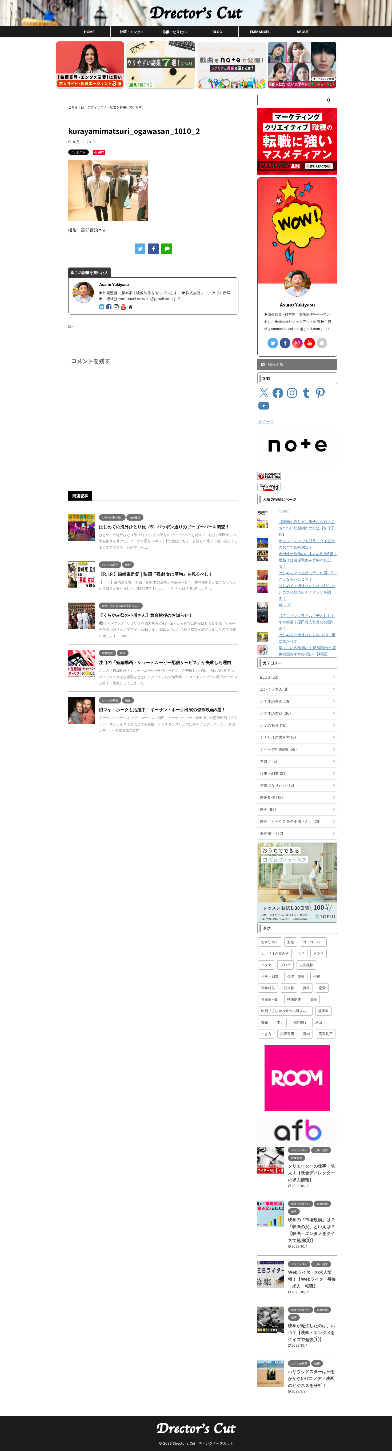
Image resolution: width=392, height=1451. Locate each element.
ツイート (265, 421)
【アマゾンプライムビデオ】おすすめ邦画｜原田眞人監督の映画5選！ (307, 622)
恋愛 (322, 988)
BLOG (217, 32)
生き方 (266, 1034)
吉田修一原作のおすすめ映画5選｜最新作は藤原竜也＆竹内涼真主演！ (308, 560)
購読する (275, 364)
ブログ (285, 965)
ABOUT (303, 32)
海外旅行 (299, 1022)
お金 (290, 942)
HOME (89, 32)
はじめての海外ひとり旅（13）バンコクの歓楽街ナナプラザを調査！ (307, 592)
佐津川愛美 (296, 976)
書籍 (264, 1022)
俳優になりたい (174, 32)
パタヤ (266, 965)
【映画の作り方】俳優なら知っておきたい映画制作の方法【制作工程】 (307, 528)
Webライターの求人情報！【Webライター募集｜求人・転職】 (312, 1279)
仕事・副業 (269, 976)
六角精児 (268, 988)
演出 (318, 1022)
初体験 (289, 988)
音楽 (306, 1034)
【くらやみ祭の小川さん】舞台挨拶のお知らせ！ (146, 615)
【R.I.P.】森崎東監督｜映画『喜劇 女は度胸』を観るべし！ (156, 574)
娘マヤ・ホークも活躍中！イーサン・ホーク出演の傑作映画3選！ (162, 709)
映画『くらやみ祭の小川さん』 (285, 1011)
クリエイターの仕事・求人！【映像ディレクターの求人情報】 (311, 1172)
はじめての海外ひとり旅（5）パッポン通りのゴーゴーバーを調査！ (164, 526)
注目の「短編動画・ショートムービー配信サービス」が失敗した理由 (165, 662)
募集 (306, 988)
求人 (280, 1022)
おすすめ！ (269, 942)
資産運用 (287, 1034)
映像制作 (294, 999)
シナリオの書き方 (275, 953)
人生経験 (306, 965)
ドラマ (318, 953)
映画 (313, 999)
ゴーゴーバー (313, 942)
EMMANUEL (260, 32)
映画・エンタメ (132, 32)
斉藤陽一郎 (269, 999)
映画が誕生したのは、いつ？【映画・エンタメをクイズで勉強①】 (311, 1332)
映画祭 (323, 1011)
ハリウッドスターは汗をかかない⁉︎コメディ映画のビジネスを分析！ (311, 1378)
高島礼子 (326, 1034)
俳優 (316, 976)
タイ (301, 953)
